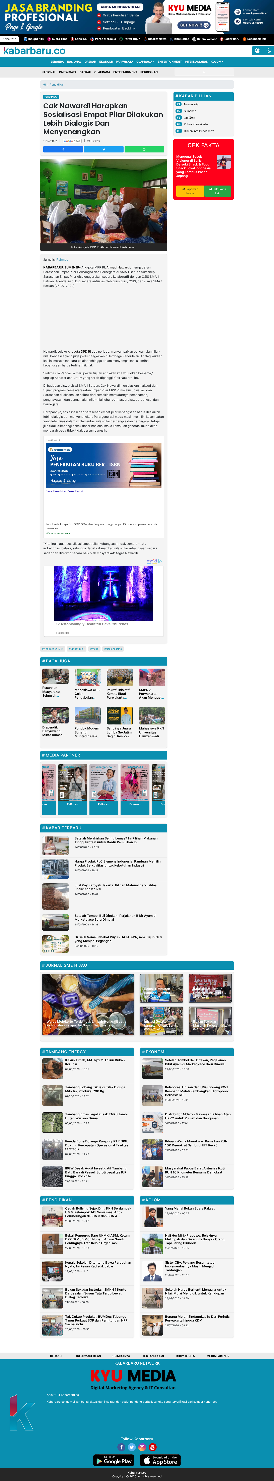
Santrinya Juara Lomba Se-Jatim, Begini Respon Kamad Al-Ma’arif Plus (120, 736)
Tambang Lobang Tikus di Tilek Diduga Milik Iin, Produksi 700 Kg (95, 1089)
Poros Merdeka (105, 38)
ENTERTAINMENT (170, 61)
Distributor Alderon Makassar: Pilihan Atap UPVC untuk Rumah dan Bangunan (198, 1116)
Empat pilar (77, 648)
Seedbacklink (256, 38)
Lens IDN (81, 38)
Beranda (57, 61)
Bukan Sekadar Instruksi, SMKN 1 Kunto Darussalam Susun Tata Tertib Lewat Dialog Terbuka (95, 1293)
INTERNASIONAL (196, 61)
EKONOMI (106, 61)
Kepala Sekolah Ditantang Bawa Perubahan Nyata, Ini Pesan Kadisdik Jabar (98, 1264)
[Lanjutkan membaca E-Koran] (72, 782)
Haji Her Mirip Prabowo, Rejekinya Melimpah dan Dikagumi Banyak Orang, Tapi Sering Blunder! (195, 1239)
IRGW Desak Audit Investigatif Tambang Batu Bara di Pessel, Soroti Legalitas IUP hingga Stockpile (96, 1172)
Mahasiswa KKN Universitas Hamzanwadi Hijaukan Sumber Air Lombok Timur (152, 738)
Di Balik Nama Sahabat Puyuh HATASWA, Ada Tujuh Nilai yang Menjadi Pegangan (118, 939)
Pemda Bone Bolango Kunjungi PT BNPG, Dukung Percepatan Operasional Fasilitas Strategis (96, 1145)
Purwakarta (191, 104)
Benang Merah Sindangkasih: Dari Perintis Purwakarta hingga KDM (197, 1318)
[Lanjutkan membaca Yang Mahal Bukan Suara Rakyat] (152, 1217)
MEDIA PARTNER (218, 1356)
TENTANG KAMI (153, 1356)
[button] (268, 50)
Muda (95, 648)
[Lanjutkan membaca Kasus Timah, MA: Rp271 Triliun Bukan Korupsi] (52, 1068)
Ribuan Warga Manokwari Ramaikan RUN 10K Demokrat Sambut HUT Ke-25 (196, 1143)
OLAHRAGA (144, 61)
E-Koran (72, 804)
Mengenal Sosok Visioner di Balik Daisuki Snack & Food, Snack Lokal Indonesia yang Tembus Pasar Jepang (193, 166)
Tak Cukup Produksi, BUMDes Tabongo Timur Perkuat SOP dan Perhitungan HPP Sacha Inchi (96, 1320)
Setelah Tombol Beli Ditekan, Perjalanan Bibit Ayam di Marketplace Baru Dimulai (115, 917)
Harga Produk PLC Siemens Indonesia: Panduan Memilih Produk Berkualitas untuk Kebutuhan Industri (118, 863)
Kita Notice (181, 38)
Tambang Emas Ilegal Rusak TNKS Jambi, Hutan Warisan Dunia (97, 1116)
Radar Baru (231, 38)
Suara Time (59, 38)
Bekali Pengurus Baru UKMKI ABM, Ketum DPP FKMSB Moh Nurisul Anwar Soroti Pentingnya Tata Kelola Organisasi (97, 1239)
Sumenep (190, 111)
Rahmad (62, 259)
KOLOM (216, 61)
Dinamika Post (207, 39)
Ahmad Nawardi (118, 267)
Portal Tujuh (132, 38)
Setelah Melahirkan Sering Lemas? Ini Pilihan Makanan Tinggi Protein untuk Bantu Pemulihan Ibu (116, 840)
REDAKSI (56, 1356)
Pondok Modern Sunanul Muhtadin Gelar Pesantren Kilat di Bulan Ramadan (87, 738)
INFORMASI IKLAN (88, 1356)
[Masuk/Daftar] (257, 50)
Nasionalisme (114, 648)
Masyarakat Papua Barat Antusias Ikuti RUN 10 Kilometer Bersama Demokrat (195, 1170)
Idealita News (157, 38)
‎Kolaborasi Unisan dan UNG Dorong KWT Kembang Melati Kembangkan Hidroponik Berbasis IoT (196, 1091)
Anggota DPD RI (79, 351)
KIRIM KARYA (121, 1356)
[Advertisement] (103, 320)
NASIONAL (74, 61)
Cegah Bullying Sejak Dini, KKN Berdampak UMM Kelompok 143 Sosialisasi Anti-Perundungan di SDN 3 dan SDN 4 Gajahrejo (98, 1214)
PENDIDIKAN (149, 72)
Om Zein (189, 117)
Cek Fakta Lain (219, 191)
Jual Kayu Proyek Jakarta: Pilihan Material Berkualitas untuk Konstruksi (116, 887)
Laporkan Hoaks (191, 191)
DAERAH (90, 61)
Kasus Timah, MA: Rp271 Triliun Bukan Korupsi (95, 1062)
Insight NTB (36, 38)
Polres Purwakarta (196, 124)
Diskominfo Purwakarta (199, 131)
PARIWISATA (124, 61)
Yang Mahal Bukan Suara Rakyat (190, 1208)
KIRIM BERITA (185, 1356)
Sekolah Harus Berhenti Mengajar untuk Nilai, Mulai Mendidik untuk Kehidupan (195, 1291)
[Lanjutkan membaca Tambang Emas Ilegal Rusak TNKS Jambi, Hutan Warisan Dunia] (52, 1122)
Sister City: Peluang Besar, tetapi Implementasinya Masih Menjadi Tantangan (190, 1266)
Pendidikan (51, 96)
